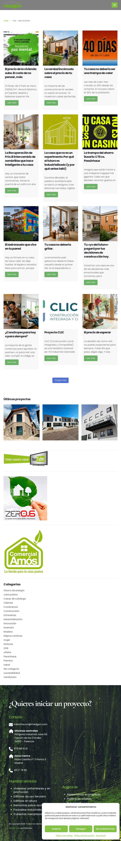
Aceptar (56, 828)
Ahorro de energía (14, 590)
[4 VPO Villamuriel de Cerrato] (60, 422)
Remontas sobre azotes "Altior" (34, 805)
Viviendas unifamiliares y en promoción (32, 790)
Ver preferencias (105, 828)
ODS (6, 648)
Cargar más (60, 380)
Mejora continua (13, 636)
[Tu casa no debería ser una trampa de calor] (99, 48)
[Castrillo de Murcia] (22, 422)
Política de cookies (64, 835)
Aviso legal (101, 835)
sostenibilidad (12, 673)
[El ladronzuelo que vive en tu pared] (21, 223)
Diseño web (14, 828)
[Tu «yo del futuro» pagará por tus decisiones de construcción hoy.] (99, 223)
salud (7, 664)
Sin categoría (11, 669)
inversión (9, 627)
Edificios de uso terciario (30, 796)
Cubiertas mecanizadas (29, 814)
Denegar (81, 828)
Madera (8, 631)
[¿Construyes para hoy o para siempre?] (21, 311)
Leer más (11, 102)
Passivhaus (10, 656)
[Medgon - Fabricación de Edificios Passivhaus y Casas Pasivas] (12, 5)
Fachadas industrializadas (31, 810)
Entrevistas (10, 615)
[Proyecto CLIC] (60, 311)
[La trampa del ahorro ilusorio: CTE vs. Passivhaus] (99, 131)
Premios (8, 660)
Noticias (8, 644)
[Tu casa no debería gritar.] (60, 223)
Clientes (8, 603)
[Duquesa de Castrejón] (99, 422)
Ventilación (10, 677)
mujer (7, 640)
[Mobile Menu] (114, 5)
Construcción (11, 611)
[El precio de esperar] (99, 311)
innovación (10, 623)
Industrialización (13, 619)
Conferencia (11, 607)
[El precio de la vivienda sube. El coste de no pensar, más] (21, 48)
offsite (7, 652)
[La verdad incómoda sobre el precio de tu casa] (60, 48)
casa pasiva (11, 594)
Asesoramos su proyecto (83, 794)
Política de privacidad (84, 835)
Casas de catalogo (15, 598)
